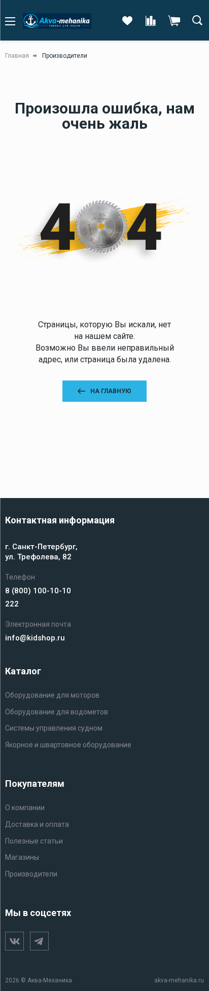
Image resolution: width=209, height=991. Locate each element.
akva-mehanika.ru (179, 980)
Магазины (22, 857)
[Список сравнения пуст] (150, 21)
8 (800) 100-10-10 (38, 590)
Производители (31, 874)
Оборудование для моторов (52, 695)
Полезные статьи (34, 841)
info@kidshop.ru (35, 637)
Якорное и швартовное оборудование (68, 745)
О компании (25, 808)
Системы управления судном (53, 728)
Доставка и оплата (37, 824)
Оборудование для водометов (56, 712)
